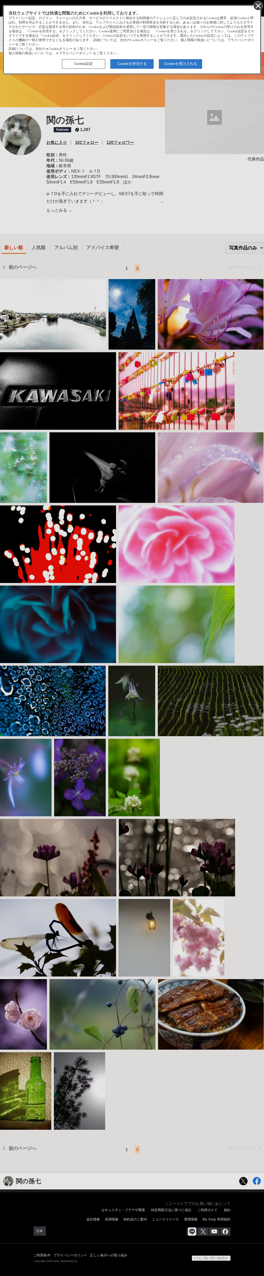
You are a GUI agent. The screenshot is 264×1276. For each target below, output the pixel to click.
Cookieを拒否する (132, 64)
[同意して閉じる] (257, 5)
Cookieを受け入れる (180, 64)
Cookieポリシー (60, 49)
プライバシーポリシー (75, 53)
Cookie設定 (83, 64)
